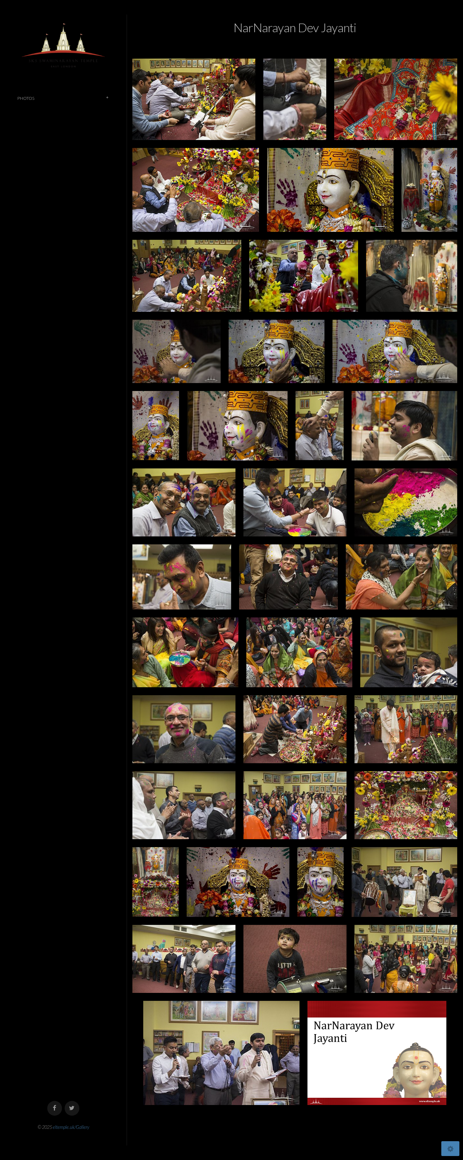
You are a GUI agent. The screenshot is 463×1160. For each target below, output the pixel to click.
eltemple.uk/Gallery (71, 1127)
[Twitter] (72, 1108)
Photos (25, 98)
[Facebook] (54, 1108)
